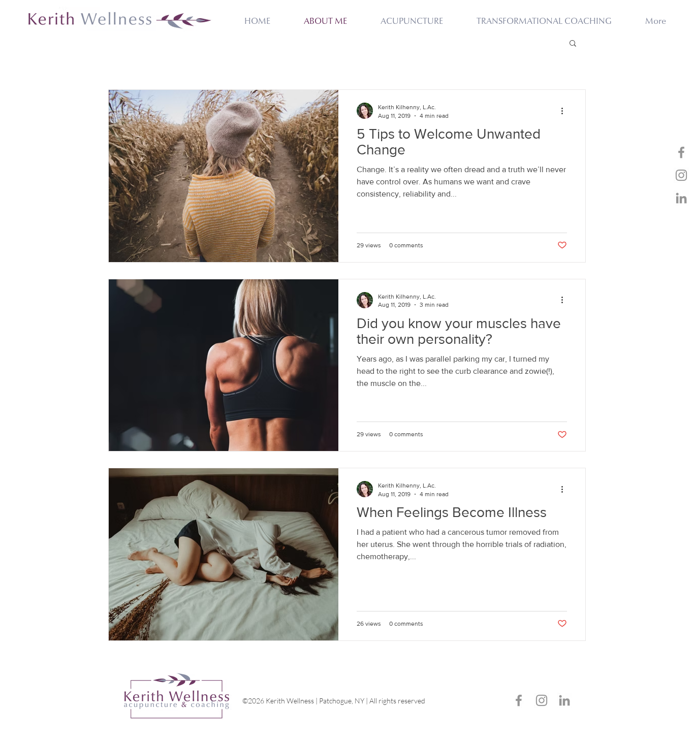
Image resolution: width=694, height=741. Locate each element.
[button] (573, 44)
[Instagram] (681, 175)
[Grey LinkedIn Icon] (681, 198)
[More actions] (565, 111)
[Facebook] (681, 152)
